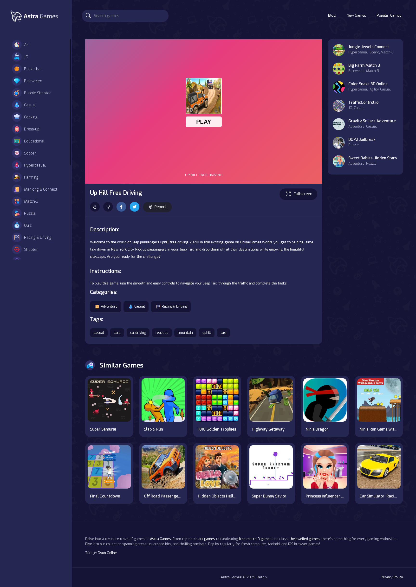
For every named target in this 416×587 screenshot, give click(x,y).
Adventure (109, 306)
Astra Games (160, 539)
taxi (223, 332)
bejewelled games (305, 539)
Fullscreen (303, 193)
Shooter (31, 249)
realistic (162, 332)
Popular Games (389, 15)
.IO (26, 56)
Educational (34, 141)
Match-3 (31, 201)
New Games (356, 15)
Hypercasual (35, 165)
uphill (206, 332)
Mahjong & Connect (40, 189)
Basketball (33, 68)
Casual (30, 105)
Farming (31, 177)
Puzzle (30, 213)
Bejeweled (33, 81)
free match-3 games (255, 539)
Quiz (28, 225)
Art (27, 44)
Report (160, 206)
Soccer (30, 153)
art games (206, 539)
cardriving (138, 332)
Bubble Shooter (37, 93)
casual (99, 332)
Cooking (30, 117)
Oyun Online (107, 553)
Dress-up (31, 129)
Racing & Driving (37, 237)
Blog (332, 15)
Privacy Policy (392, 577)
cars (117, 332)
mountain (185, 332)
